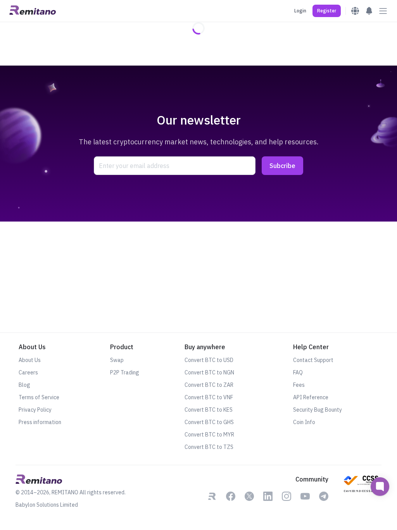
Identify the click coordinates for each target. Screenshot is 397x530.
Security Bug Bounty (317, 409)
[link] (212, 497)
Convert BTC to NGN (209, 372)
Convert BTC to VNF (209, 397)
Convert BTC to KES (209, 409)
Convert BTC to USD (209, 360)
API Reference (310, 397)
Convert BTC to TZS (209, 446)
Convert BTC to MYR (209, 434)
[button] (326, 11)
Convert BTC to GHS (209, 422)
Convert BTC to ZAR (209, 384)
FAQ (298, 372)
